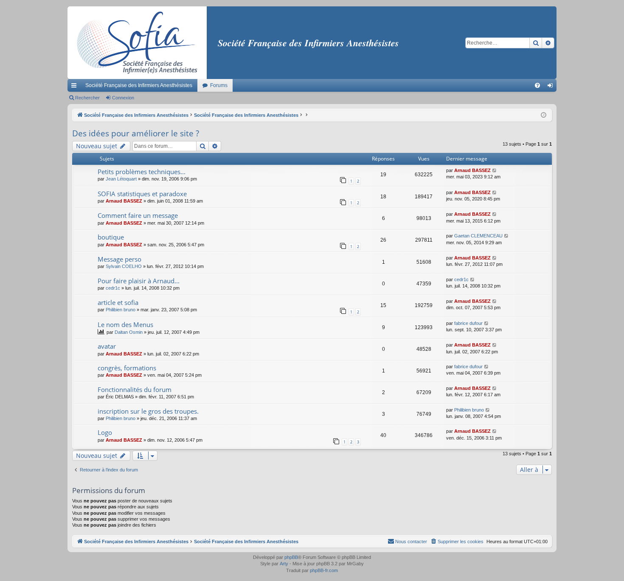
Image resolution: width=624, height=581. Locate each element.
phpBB (291, 557)
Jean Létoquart (121, 178)
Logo (105, 432)
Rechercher (87, 97)
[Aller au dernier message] (495, 170)
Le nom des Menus (125, 324)
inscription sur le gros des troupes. (148, 411)
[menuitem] (537, 85)
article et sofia (118, 302)
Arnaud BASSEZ (472, 170)
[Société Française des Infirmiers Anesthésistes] (137, 42)
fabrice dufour (468, 323)
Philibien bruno (120, 309)
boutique (111, 237)
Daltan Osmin (129, 332)
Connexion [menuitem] (552, 87)
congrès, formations (127, 368)
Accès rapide (75, 87)
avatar (107, 346)
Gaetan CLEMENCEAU (478, 235)
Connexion (123, 97)
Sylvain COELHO (124, 266)
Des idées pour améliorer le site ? (135, 133)
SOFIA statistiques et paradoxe (142, 193)
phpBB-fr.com (324, 570)
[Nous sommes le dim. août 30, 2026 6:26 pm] (543, 115)
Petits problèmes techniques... (142, 171)
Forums (219, 85)
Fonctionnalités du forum (134, 389)
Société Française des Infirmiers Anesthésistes (138, 85)
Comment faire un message (138, 215)
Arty (284, 563)
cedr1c (113, 287)
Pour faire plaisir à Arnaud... (139, 280)
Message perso (119, 259)
